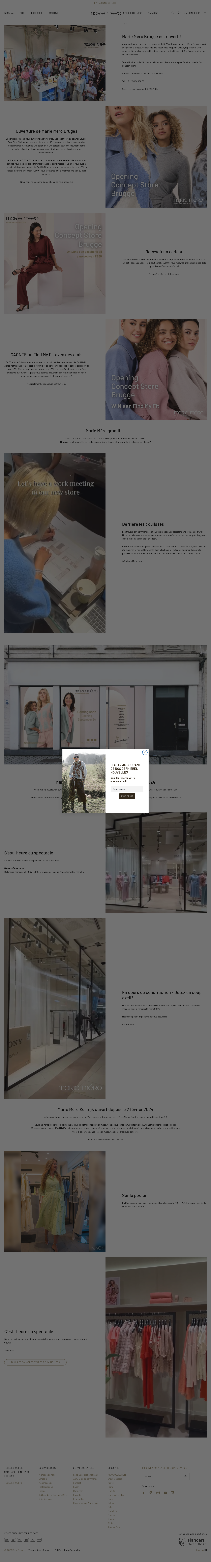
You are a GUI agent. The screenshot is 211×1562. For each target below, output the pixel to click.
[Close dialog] (144, 752)
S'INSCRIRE (127, 796)
